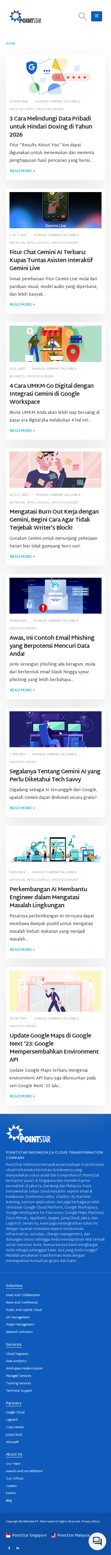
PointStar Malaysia (73, 1535)
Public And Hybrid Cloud (24, 1310)
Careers (11, 1486)
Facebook (9, 1548)
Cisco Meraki (15, 1427)
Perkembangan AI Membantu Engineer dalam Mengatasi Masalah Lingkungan (48, 898)
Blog (9, 1501)
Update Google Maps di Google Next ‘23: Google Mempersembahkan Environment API (54, 1048)
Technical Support (19, 1391)
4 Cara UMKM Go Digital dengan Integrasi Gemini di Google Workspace (51, 394)
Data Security (22, 109)
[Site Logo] (25, 16)
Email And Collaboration (23, 1295)
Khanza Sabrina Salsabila (57, 101)
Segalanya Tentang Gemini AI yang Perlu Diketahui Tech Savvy (55, 776)
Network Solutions (19, 1332)
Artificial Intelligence (29, 243)
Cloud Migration (17, 1354)
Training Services (18, 1383)
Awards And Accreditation (24, 1471)
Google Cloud (15, 1412)
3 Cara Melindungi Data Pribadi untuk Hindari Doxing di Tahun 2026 (50, 127)
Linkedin (18, 1548)
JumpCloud (14, 1435)
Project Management (20, 1325)
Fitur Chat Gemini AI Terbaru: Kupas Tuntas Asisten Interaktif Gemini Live (51, 261)
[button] (82, 16)
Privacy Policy (90, 1521)
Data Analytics (16, 1361)
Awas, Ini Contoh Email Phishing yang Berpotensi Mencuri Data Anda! (52, 646)
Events (11, 1493)
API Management (18, 1317)
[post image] (55, 76)
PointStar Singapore (29, 1535)
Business (17, 376)
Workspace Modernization (24, 1369)
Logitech (12, 1420)
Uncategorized (50, 109)
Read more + (22, 171)
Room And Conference (22, 1303)
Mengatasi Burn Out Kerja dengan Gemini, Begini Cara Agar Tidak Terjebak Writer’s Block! (54, 520)
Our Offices (14, 1479)
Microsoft (12, 1442)
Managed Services (18, 1376)
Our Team (13, 1464)
